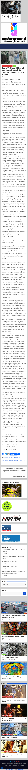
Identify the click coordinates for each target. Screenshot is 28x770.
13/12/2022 (5, 659)
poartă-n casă (5, 612)
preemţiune (15, 460)
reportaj (15, 734)
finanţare (23, 458)
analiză (3, 633)
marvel (6, 460)
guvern (3, 460)
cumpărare (14, 458)
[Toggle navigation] (2, 45)
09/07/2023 (5, 639)
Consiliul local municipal (7, 458)
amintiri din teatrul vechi (7, 696)
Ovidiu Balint (12, 76)
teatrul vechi (4, 462)
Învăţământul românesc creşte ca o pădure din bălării (13, 556)
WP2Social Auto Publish (9, 769)
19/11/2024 (5, 619)
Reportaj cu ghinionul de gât (9, 737)
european (19, 458)
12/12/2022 (5, 678)
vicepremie (9, 462)
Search (24, 593)
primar (19, 460)
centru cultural (10, 457)
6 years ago (5, 76)
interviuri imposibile (6, 673)
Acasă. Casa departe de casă (18, 476)
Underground (15, 751)
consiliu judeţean (17, 457)
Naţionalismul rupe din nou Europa (9, 561)
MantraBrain (14, 767)
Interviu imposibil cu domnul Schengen (10, 566)
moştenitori (10, 460)
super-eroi (23, 460)
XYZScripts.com (20, 769)
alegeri (5, 457)
